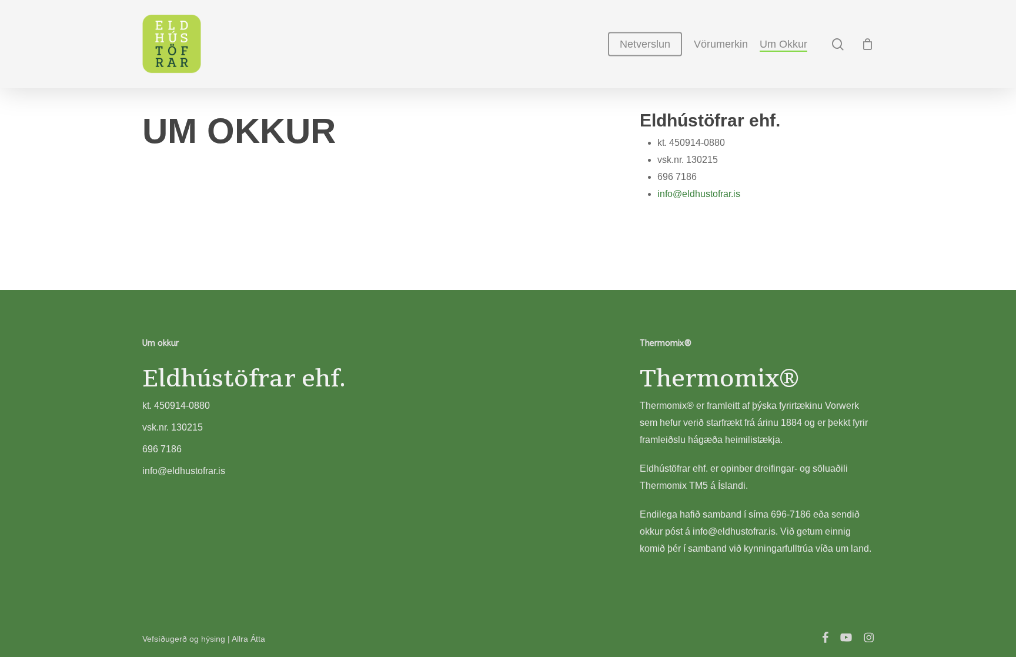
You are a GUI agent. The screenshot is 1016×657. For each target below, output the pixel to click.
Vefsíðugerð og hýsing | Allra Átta (203, 638)
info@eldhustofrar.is (698, 194)
